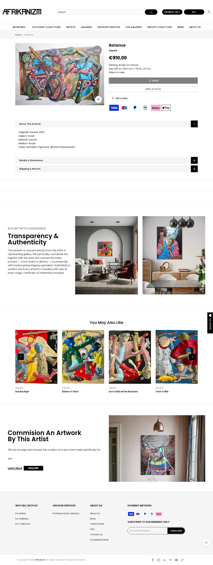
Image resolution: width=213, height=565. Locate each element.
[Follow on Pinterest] (170, 560)
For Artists (20, 513)
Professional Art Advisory (66, 513)
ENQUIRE (33, 468)
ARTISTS (70, 27)
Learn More (15, 468)
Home (18, 35)
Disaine (81, 559)
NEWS (180, 27)
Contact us (96, 534)
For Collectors (22, 523)
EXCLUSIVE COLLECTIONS (46, 27)
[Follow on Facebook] (152, 560)
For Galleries (21, 518)
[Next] (192, 357)
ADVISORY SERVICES (108, 27)
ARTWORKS (18, 27)
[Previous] (21, 357)
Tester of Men (162, 391)
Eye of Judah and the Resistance (123, 391)
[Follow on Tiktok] (182, 560)
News (93, 518)
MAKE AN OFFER (153, 89)
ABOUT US (195, 27)
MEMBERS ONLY (172, 12)
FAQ (92, 529)
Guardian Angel (22, 391)
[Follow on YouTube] (176, 560)
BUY (194, 12)
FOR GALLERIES (134, 27)
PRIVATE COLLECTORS (159, 27)
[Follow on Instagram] (158, 560)
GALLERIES (86, 27)
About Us (95, 513)
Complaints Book (99, 539)
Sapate (19, 387)
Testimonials (97, 523)
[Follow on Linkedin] (164, 560)
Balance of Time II (70, 391)
